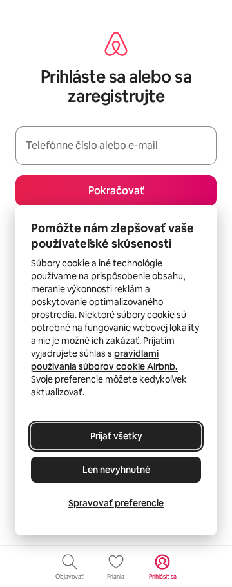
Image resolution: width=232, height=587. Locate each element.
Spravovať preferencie (116, 503)
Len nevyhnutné (116, 469)
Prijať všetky (116, 436)
